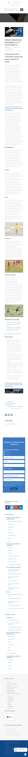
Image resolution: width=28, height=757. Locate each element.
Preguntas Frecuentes (12, 687)
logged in (13, 424)
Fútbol (9, 529)
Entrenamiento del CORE (14, 598)
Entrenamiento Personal (14, 605)
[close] (26, 749)
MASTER (7, 454)
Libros (9, 703)
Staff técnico (11, 699)
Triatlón (10, 553)
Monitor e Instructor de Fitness (15, 608)
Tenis (9, 541)
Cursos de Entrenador (12, 683)
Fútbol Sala (11, 532)
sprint (15, 50)
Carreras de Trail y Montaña (14, 564)
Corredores (11, 660)
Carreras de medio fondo (14, 556)
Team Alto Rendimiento (16, 47)
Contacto (9, 755)
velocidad (19, 50)
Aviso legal (20, 751)
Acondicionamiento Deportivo (15, 521)
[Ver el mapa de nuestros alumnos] (10, 717)
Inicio (6, 751)
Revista (9, 704)
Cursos (8, 682)
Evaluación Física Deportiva (14, 573)
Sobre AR (10, 696)
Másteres (9, 685)
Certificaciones (10, 688)
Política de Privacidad (7, 484)
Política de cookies (9, 753)
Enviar (14, 488)
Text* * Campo (7, 468)
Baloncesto (11, 524)
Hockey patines (11, 535)
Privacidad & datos (12, 751)
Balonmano (11, 527)
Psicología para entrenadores (15, 627)
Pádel (9, 538)
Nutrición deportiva (13, 580)
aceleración (10, 50)
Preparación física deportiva (14, 630)
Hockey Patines (12, 653)
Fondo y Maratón (12, 561)
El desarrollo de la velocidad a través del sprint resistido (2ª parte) (14, 329)
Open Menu (21, 9)
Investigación (11, 706)
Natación (10, 550)
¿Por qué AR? (11, 698)
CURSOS (7, 452)
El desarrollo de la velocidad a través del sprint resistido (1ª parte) (14, 324)
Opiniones (10, 708)
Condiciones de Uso (18, 482)
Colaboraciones (10, 690)
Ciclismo (10, 547)
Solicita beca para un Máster (13, 693)
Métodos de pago (11, 692)
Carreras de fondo (12, 558)
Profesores (10, 701)
